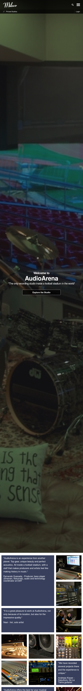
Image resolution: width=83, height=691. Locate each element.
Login (78, 11)
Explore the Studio (41, 292)
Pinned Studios (11, 11)
